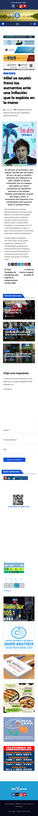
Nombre (6, 430)
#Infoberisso (25, 113)
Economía (12, 73)
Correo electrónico (10, 440)
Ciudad (6, 73)
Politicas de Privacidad (23, 811)
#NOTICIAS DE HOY (10, 116)
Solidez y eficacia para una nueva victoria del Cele (17, 334)
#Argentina (20, 110)
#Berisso (6, 113)
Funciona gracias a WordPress (14, 804)
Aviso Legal (11, 811)
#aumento (28, 110)
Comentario (7, 389)
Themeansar (19, 806)
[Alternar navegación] (17, 24)
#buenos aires (15, 113)
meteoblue (7, 591)
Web (5, 449)
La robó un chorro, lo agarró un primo (26, 272)
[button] (31, 24)
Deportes (13, 329)
